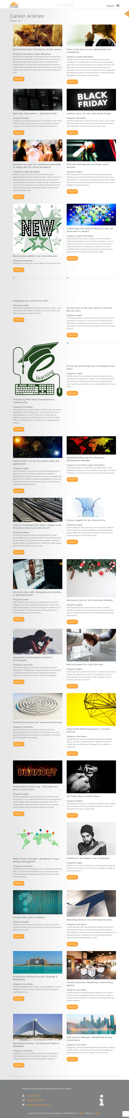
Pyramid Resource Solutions (38, 1105)
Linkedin (98, 1113)
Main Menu (117, 5)
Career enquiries (33, 1096)
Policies (81, 1113)
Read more (19, 79)
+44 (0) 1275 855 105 (35, 1100)
